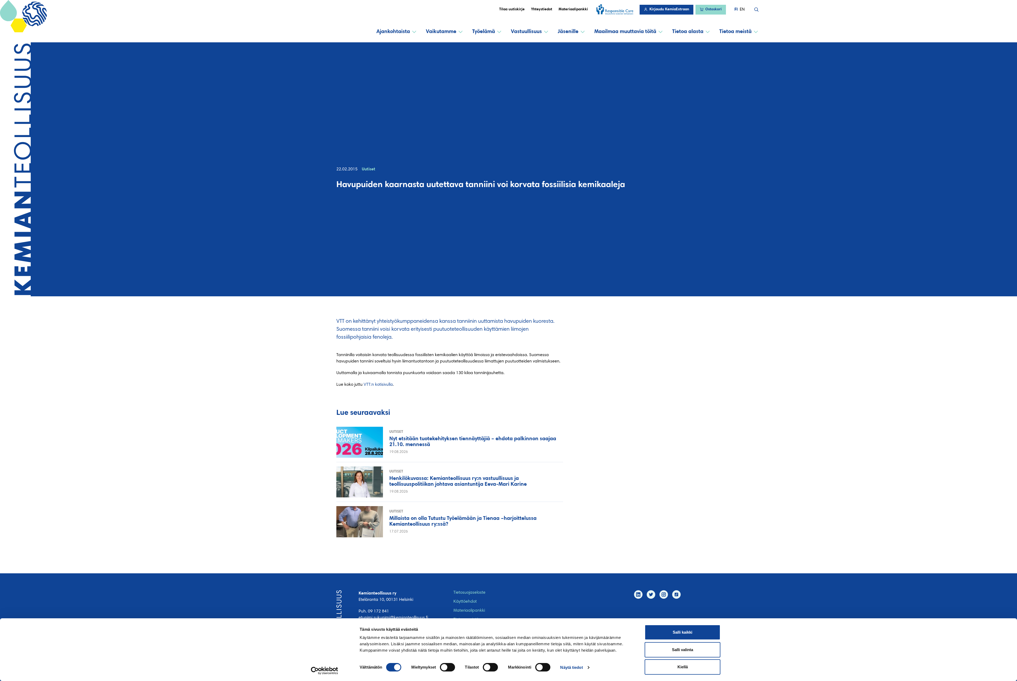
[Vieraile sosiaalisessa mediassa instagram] (663, 594)
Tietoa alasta (687, 31)
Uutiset (368, 169)
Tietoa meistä (735, 31)
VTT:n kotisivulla (378, 385)
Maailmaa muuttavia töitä (625, 31)
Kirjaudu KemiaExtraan (669, 9)
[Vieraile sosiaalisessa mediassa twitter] (651, 594)
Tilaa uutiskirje (512, 9)
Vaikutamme (441, 31)
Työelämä (483, 31)
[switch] (447, 667)
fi (736, 9)
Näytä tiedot (571, 667)
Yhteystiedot (541, 9)
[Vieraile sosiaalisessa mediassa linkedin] (638, 594)
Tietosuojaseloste (469, 593)
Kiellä (682, 667)
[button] (756, 9)
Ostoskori (713, 9)
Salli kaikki (682, 632)
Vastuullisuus (526, 31)
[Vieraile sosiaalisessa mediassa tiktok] (676, 594)
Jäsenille (568, 31)
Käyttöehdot (465, 602)
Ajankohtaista (393, 31)
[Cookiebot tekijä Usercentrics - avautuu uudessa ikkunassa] (324, 671)
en (742, 9)
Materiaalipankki (573, 9)
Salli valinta (682, 649)
